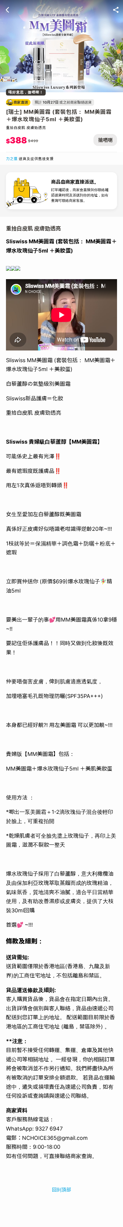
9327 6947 (49, 1128)
